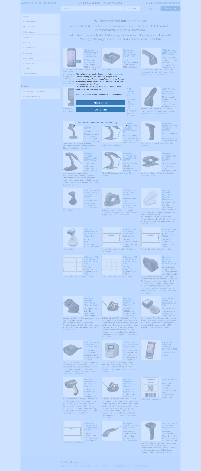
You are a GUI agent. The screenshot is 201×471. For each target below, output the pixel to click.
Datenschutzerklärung (108, 122)
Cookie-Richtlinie (83, 122)
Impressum (95, 122)
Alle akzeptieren (100, 102)
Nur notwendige (100, 109)
